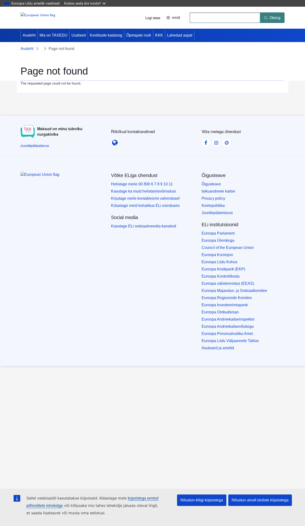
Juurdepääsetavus (217, 213)
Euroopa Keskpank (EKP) (223, 269)
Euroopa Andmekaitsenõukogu (228, 326)
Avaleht (29, 35)
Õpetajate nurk (138, 35)
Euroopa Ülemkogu (218, 240)
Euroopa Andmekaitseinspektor (228, 319)
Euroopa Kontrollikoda (220, 276)
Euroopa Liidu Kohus (219, 262)
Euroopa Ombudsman (220, 312)
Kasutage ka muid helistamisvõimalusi (143, 191)
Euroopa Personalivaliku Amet (227, 334)
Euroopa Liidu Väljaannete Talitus (230, 341)
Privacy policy (213, 198)
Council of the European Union (228, 248)
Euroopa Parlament (218, 233)
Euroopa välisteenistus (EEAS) (228, 283)
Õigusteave (211, 184)
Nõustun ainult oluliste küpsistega (260, 500)
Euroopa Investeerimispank (225, 305)
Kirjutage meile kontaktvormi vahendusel (145, 198)
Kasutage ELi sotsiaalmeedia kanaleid (143, 226)
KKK (159, 35)
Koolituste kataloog (106, 35)
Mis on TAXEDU (53, 35)
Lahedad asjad (179, 35)
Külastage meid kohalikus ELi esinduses (145, 206)
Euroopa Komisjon (217, 255)
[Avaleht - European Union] (37, 17)
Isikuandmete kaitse (218, 191)
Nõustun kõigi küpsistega (201, 500)
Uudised (78, 35)
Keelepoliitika (213, 206)
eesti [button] (176, 18)
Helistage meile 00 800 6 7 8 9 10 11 (142, 184)
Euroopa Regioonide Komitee (227, 298)
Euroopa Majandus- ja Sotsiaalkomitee (234, 291)
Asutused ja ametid (218, 348)
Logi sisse (152, 17)
